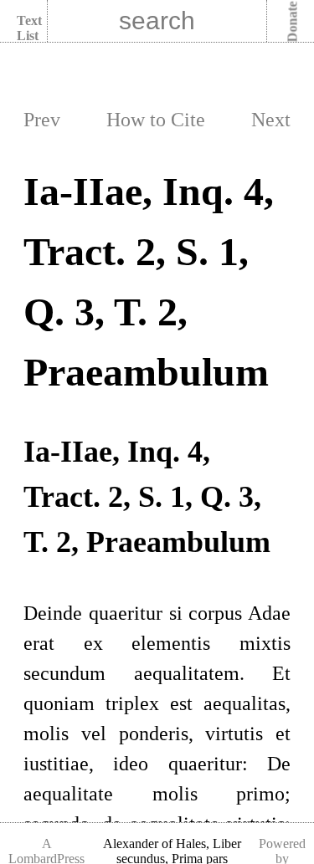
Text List (29, 28)
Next (271, 119)
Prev (41, 119)
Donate (293, 22)
